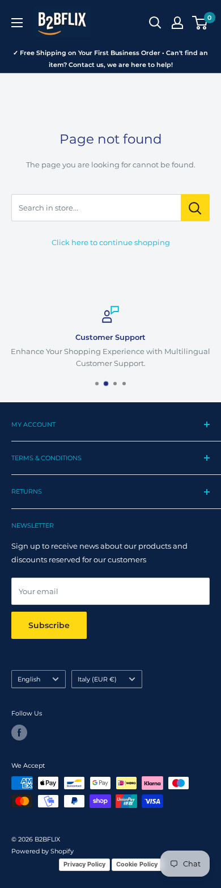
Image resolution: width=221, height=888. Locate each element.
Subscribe (49, 625)
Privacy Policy (84, 864)
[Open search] (155, 22)
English (29, 679)
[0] (200, 23)
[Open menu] (17, 22)
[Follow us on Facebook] (19, 732)
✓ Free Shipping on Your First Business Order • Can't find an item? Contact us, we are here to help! (110, 59)
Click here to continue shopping (111, 242)
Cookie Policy (137, 864)
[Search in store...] (195, 207)
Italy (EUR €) (97, 679)
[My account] (177, 22)
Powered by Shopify (42, 851)
